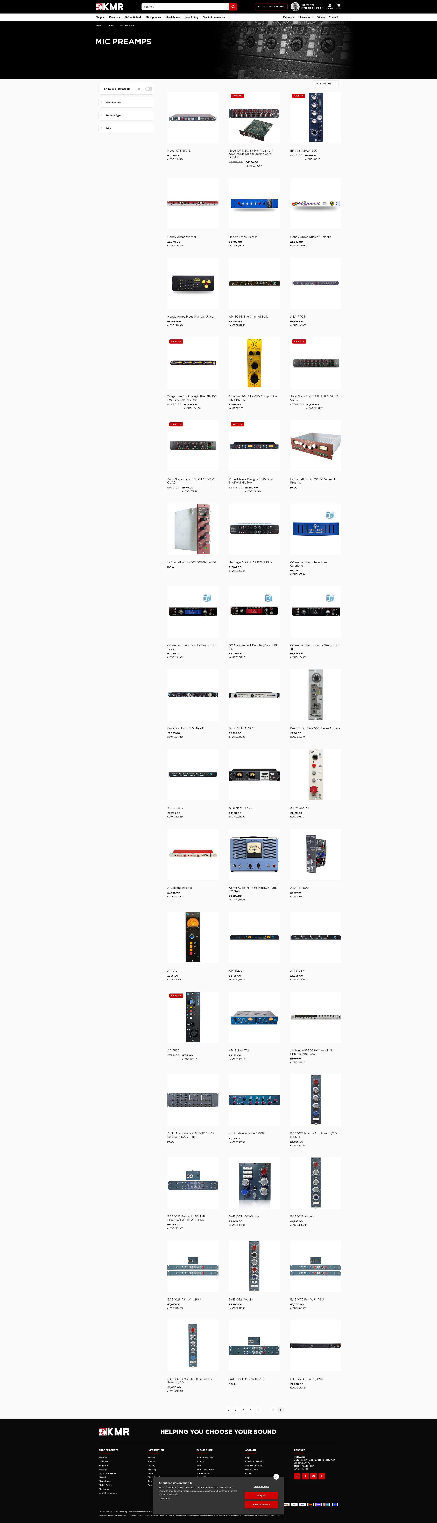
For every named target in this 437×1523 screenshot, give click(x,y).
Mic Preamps (127, 25)
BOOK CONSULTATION (271, 6)
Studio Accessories (214, 17)
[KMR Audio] (110, 7)
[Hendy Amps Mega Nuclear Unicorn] (192, 283)
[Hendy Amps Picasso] (254, 203)
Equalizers (104, 1465)
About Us (200, 1461)
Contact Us (250, 1473)
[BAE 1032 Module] (254, 1266)
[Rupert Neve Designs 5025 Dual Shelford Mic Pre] (254, 446)
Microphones (153, 17)
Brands (113, 17)
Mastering (103, 1477)
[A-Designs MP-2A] (254, 774)
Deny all (261, 1495)
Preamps (103, 1469)
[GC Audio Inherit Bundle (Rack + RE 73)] (254, 612)
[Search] (233, 6)
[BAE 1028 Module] (315, 1183)
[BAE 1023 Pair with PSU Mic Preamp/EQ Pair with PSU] (192, 1183)
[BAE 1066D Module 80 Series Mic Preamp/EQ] (192, 1345)
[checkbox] (125, 88)
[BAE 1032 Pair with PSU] (315, 1266)
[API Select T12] (254, 1017)
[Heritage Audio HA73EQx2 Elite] (254, 529)
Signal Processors (107, 1473)
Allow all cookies (261, 1505)
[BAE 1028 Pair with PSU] (192, 1266)
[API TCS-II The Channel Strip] (254, 283)
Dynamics (103, 1461)
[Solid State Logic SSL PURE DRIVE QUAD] (192, 446)
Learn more (164, 1498)
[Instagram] (297, 1476)
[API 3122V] (254, 937)
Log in (248, 1458)
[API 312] (192, 937)
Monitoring (191, 17)
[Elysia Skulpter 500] (315, 117)
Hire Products (202, 1473)
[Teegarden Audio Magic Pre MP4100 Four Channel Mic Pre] (192, 363)
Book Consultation (205, 1458)
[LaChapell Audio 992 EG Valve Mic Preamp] (315, 446)
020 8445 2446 (312, 8)
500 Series (104, 1458)
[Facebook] (305, 1476)
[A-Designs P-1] (315, 774)
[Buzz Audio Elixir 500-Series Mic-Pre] (315, 695)
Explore (287, 17)
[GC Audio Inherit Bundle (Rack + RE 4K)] (315, 612)
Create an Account (253, 1461)
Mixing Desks (105, 1485)
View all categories (108, 1493)
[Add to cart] (214, 139)
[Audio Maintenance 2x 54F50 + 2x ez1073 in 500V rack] (192, 1100)
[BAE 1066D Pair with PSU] (254, 1345)
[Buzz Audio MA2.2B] (254, 695)
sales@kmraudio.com (304, 1466)
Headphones (173, 17)
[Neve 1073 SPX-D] (192, 117)
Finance (151, 1461)
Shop (99, 17)
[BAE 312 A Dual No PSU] (315, 1345)
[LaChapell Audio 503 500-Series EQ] (192, 529)
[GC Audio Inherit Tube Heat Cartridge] (315, 529)
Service (151, 1458)
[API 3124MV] (192, 774)
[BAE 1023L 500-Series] (254, 1183)
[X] (322, 1476)
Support (151, 1473)
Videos (321, 17)
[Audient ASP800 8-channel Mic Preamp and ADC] (315, 1017)
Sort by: (324, 83)
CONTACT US (307, 5)
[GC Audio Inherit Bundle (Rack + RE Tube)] (192, 612)
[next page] (280, 1410)
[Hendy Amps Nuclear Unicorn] (315, 203)
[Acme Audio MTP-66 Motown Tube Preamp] (254, 854)
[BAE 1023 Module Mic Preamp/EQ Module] (315, 1100)
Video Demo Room (205, 1469)
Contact (333, 17)
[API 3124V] (315, 937)
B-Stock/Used (133, 17)
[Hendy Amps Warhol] (192, 203)
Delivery (152, 1465)
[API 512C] (192, 1017)
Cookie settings (261, 1486)
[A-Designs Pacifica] (192, 854)
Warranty (152, 1469)
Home (99, 25)
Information (304, 17)
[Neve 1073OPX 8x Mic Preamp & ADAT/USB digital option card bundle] (254, 117)
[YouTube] (313, 1476)
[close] (276, 1477)
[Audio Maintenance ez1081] (254, 1100)
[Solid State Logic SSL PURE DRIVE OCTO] (315, 363)
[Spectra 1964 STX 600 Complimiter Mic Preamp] (254, 363)
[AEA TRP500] (315, 854)
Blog (198, 1465)
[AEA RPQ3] (315, 283)
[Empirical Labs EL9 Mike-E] (192, 695)
